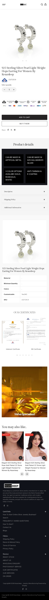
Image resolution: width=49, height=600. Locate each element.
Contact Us (7, 527)
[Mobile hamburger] (4, 4)
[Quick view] (21, 458)
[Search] (42, 4)
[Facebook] (8, 129)
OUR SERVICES (8, 573)
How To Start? (8, 524)
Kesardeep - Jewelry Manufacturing (26, 583)
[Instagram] (7, 505)
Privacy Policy (8, 549)
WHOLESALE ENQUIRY (11, 563)
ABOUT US (7, 560)
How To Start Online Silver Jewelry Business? (19, 514)
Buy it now (24, 124)
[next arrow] (27, 474)
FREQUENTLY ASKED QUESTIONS (16, 521)
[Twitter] (11, 129)
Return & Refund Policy (11, 542)
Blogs (5, 530)
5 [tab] (28, 355)
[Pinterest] (14, 129)
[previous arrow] (22, 474)
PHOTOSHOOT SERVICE (12, 567)
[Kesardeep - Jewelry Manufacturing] (23, 4)
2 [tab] (26, 60)
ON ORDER (7, 576)
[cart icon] (45, 4)
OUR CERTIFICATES (10, 570)
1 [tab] (17, 355)
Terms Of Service (9, 545)
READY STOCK (8, 557)
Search (5, 518)
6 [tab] (31, 355)
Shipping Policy (8, 539)
